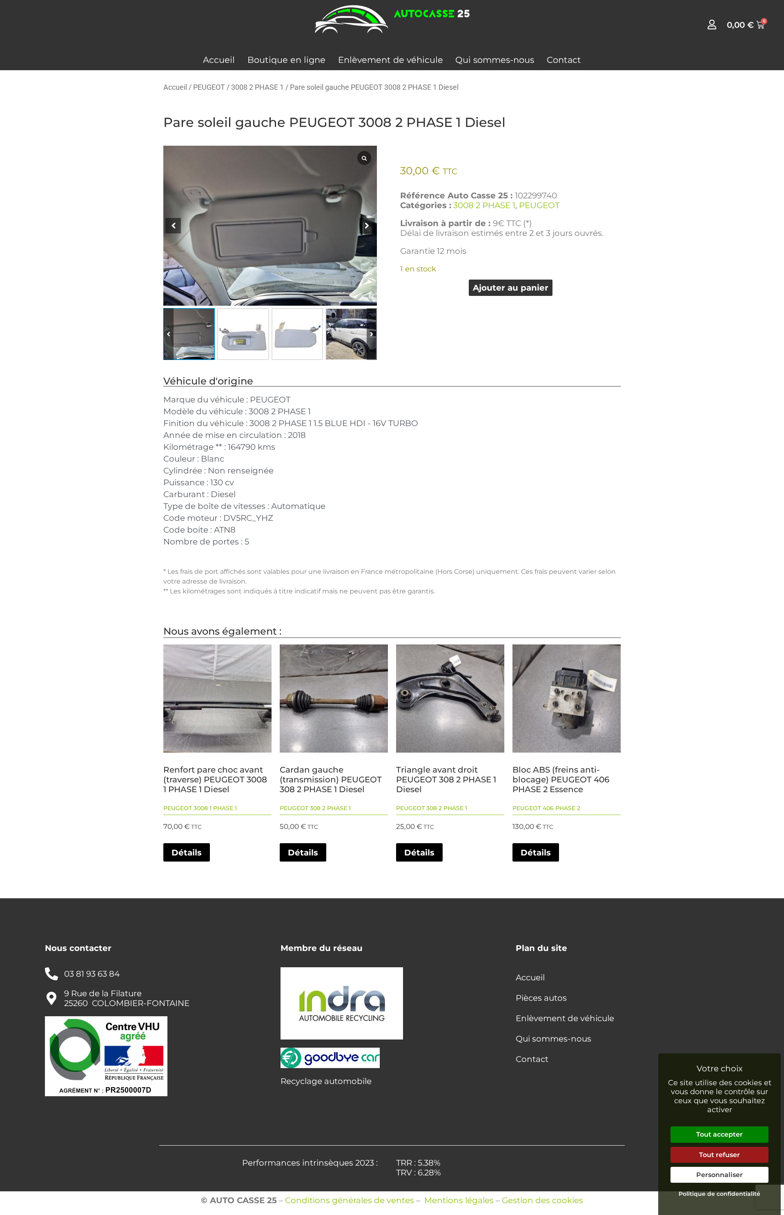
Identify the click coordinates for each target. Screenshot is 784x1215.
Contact (564, 60)
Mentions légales (459, 1200)
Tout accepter (719, 1134)
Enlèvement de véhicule (390, 60)
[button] (372, 334)
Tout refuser (719, 1155)
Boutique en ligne (286, 60)
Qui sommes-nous (494, 60)
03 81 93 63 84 (92, 974)
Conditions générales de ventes (349, 1200)
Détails (187, 852)
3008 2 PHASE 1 (257, 87)
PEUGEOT (209, 87)
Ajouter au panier (510, 288)
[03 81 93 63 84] (51, 973)
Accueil (219, 60)
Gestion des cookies (542, 1200)
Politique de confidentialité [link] (719, 1193)
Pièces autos (541, 998)
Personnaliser (719, 1175)
